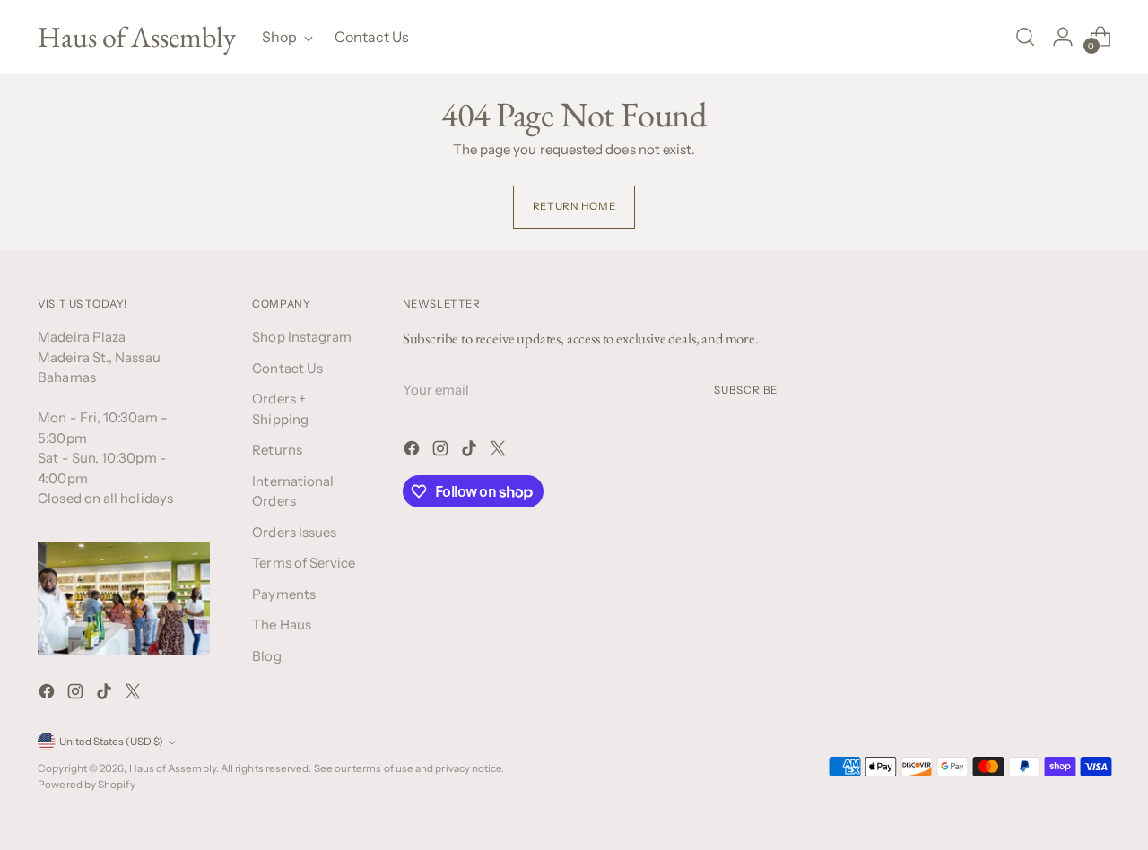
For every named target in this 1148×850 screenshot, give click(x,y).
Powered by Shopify (86, 784)
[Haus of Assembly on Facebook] (48, 694)
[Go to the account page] (1063, 37)
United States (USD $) (111, 741)
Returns (277, 449)
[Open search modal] (1025, 37)
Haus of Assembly (172, 768)
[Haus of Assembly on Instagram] (77, 694)
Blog (266, 655)
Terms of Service (303, 562)
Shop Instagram (302, 336)
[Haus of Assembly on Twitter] (134, 694)
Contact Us (287, 368)
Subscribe (746, 390)
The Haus (281, 624)
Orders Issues (294, 532)
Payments (284, 594)
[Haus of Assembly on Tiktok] (106, 694)
